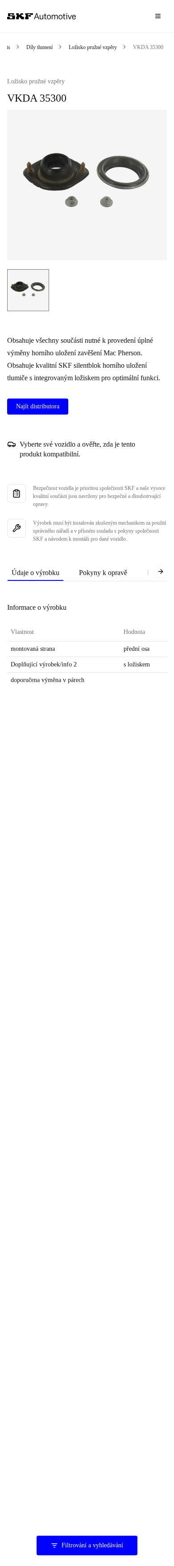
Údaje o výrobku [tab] (35, 572)
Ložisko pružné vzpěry (93, 47)
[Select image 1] (28, 290)
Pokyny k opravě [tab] (103, 572)
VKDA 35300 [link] (148, 47)
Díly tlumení (39, 47)
